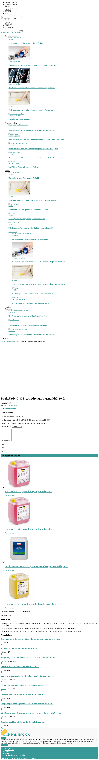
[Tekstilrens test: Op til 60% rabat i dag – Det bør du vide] (14, 320)
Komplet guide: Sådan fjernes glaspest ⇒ (19, 648)
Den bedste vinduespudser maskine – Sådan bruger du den (32, 88)
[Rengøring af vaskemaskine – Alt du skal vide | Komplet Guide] (19, 60)
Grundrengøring (11, 341)
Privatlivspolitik (9, 750)
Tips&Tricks (13, 8)
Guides (7, 6)
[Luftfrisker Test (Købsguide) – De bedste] (12, 161)
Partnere (7, 22)
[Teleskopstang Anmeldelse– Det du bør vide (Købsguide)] (14, 222)
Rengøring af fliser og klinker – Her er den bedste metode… (32, 130)
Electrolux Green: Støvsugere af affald (24, 178)
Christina (3, 661)
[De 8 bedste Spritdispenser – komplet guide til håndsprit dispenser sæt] (13, 134)
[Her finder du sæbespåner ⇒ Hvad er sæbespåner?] (18, 311)
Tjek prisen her (6, 403)
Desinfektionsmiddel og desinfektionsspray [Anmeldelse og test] (33, 149)
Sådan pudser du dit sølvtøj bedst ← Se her (26, 43)
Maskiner (8, 10)
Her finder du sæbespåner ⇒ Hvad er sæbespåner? (29, 316)
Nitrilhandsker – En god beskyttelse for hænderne (28, 210)
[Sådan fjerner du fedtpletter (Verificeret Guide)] (12, 213)
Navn (2, 444)
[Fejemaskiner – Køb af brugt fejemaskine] (21, 234)
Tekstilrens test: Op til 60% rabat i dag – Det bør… (29, 325)
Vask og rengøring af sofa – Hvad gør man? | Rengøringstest (32, 110)
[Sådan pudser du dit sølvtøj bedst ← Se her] (15, 37)
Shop (6, 13)
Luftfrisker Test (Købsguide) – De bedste (24, 167)
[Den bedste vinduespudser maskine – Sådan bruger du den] (19, 82)
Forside (3, 341)
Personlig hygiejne (11, 4)
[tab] (51, 408)
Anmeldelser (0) (11, 408)
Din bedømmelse (6, 426)
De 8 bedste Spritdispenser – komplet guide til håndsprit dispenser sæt (36, 139)
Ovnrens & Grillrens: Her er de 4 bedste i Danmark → (24, 694)
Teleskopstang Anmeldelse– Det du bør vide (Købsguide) (31, 228)
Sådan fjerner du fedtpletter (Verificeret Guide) (27, 219)
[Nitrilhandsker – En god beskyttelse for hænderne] (14, 204)
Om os (7, 753)
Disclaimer (8, 748)
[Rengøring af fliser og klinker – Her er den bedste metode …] (18, 125)
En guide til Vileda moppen (19, 119)
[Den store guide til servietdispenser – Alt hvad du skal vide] (14, 152)
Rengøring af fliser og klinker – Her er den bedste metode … (27, 704)
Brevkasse (8, 12)
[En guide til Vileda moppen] (16, 114)
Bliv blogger (8, 24)
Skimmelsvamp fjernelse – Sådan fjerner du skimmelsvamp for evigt (31, 639)
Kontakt (7, 25)
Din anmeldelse (6, 441)
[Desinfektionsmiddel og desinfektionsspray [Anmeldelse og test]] (18, 143)
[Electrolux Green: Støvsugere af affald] (14, 172)
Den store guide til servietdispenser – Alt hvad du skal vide (32, 158)
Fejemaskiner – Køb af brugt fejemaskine (30, 239)
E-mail (3, 447)
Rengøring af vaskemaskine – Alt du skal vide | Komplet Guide (33, 65)
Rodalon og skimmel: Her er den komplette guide (22, 722)
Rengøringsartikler (11, 2)
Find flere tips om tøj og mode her (15, 755)
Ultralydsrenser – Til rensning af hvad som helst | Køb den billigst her (31, 713)
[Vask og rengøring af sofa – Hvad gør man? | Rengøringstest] (19, 104)
